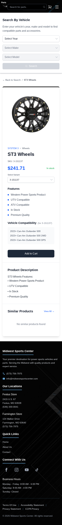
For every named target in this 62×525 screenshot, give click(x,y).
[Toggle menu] (56, 6)
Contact (6, 452)
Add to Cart (31, 253)
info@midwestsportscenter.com (22, 378)
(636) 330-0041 (10, 407)
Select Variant (14, 175)
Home (6, 442)
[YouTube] (27, 470)
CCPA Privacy (32, 509)
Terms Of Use (9, 505)
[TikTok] (37, 470)
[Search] (44, 7)
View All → (49, 311)
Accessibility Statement (32, 505)
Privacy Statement (12, 509)
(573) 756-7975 (14, 373)
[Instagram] (16, 470)
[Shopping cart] (50, 7)
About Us (7, 447)
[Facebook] (6, 470)
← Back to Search (12, 80)
